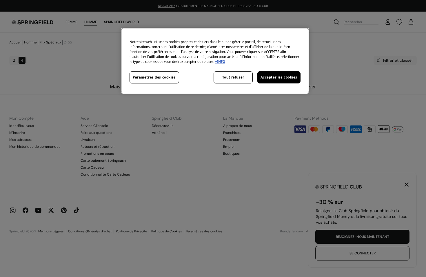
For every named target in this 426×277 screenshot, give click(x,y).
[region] (215, 61)
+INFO (220, 61)
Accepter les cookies (279, 77)
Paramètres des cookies (154, 77)
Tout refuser (233, 77)
